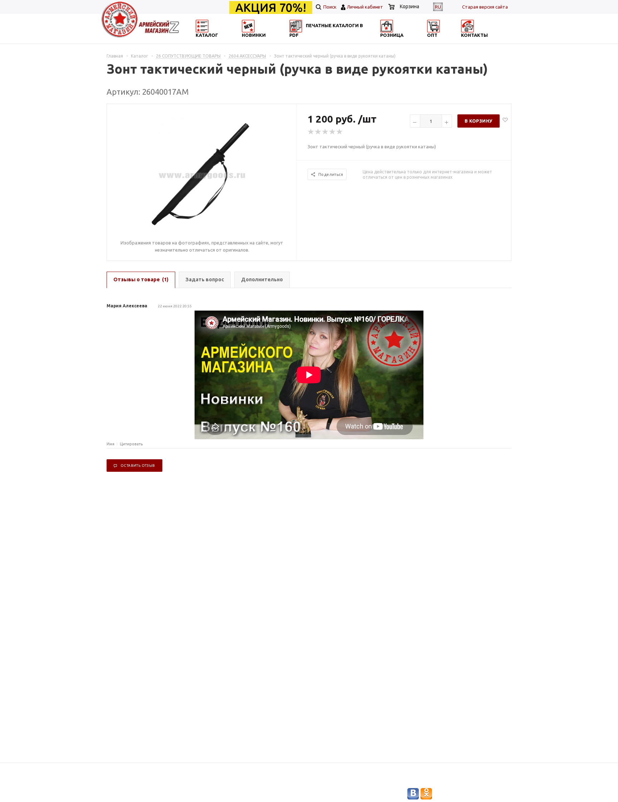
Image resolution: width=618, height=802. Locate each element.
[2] (318, 131)
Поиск (329, 6)
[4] (332, 131)
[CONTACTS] (479, 41)
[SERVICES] (341, 41)
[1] (311, 131)
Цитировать (131, 444)
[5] (339, 131)
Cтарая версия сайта (485, 6)
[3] (325, 131)
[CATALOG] (202, 41)
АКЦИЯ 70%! (270, 7)
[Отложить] (505, 119)
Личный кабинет (365, 6)
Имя (110, 444)
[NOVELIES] (271, 41)
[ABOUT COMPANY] (410, 41)
